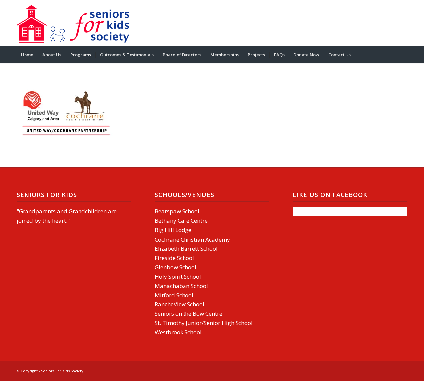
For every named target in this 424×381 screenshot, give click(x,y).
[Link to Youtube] (402, 23)
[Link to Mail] (393, 23)
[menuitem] (27, 54)
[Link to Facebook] (383, 23)
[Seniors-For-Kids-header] (73, 23)
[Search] (403, 54)
